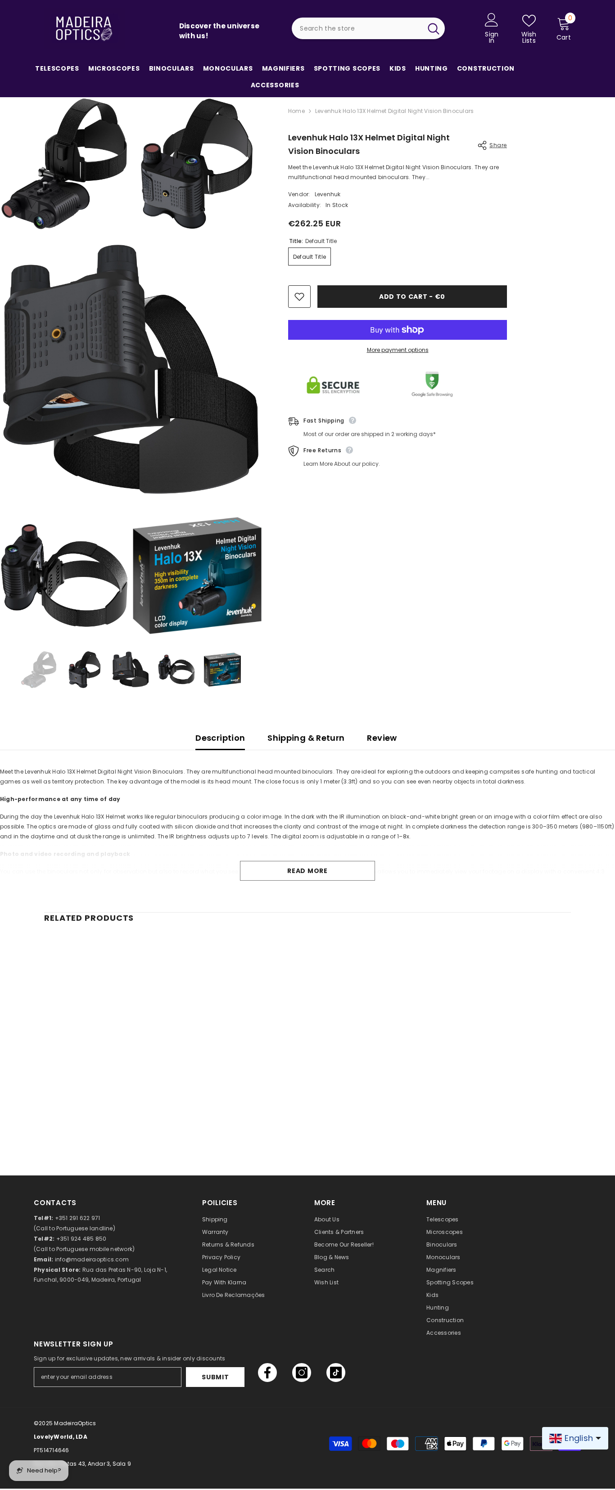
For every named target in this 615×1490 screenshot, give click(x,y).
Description (220, 737)
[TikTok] (335, 1372)
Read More (307, 870)
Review (382, 737)
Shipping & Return (305, 737)
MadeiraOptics (75, 1423)
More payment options (398, 350)
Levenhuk (328, 194)
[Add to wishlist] (299, 296)
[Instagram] (301, 1372)
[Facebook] (267, 1372)
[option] (39, 669)
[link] (105, 1114)
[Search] (368, 28)
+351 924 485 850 (81, 1238)
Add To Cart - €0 (412, 296)
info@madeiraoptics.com (92, 1259)
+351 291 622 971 (77, 1218)
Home (296, 111)
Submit (215, 1377)
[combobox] (356, 28)
